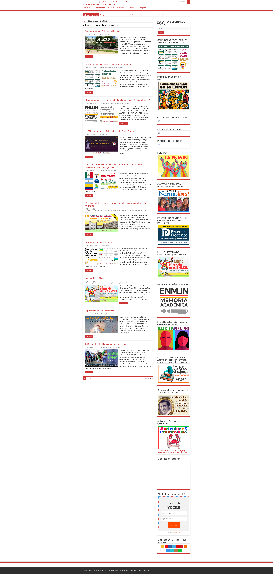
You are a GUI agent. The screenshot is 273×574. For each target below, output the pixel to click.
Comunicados (103, 67)
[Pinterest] (163, 2)
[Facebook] (159, 2)
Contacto (119, 2)
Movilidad (144, 210)
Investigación (112, 103)
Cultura (111, 8)
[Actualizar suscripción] (152, 25)
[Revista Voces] (136, 4)
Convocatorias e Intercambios (102, 210)
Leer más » (89, 56)
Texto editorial (118, 67)
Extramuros (115, 283)
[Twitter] (161, 2)
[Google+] (157, 2)
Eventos (115, 210)
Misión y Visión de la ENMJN (170, 129)
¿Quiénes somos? (108, 2)
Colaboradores (129, 2)
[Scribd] (172, 2)
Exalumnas (132, 8)
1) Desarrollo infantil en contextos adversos (105, 344)
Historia (122, 283)
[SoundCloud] (167, 2)
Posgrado (142, 8)
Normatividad (100, 8)
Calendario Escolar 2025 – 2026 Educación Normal (109, 64)
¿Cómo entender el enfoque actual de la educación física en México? (117, 100)
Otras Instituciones (91, 212)
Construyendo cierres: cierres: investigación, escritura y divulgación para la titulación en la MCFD (132, 15)
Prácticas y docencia (114, 347)
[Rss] (155, 2)
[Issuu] (174, 2)
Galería (108, 314)
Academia (87, 8)
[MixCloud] (176, 2)
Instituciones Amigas (124, 210)
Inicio (84, 21)
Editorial (110, 67)
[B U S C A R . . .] (188, 2)
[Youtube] (165, 2)
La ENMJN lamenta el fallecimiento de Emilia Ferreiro (110, 131)
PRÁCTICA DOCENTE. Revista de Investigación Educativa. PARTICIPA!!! (172, 220)
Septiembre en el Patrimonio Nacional (102, 31)
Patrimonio (121, 8)
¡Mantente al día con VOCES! (171, 494)
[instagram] (169, 2)
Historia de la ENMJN (95, 278)
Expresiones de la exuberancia (99, 311)
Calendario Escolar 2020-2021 (99, 242)
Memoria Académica (123, 103)
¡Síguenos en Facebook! (169, 459)
